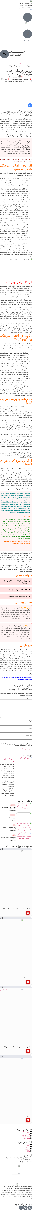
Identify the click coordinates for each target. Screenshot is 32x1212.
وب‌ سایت (29, 735)
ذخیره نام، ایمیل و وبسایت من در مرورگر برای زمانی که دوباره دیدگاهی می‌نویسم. (16, 744)
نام (30, 721)
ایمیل (30, 728)
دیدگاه (29, 698)
